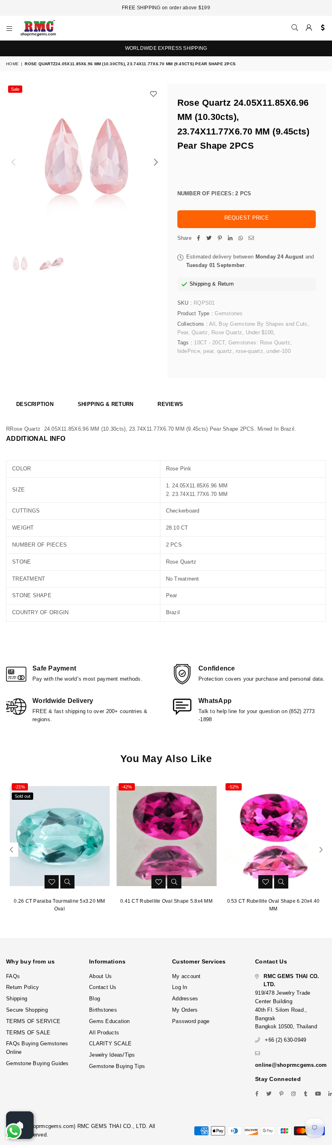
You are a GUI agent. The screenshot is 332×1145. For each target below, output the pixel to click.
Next (156, 162)
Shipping (200, 284)
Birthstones (103, 1010)
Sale (15, 89)
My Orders (185, 1010)
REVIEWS (170, 404)
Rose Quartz (226, 332)
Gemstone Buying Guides (37, 1063)
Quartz (200, 332)
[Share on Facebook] (199, 238)
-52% (233, 786)
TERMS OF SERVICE (33, 1021)
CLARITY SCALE (110, 1043)
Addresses (185, 998)
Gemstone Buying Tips (117, 1066)
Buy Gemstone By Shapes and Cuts (263, 324)
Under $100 (260, 332)
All (212, 324)
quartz (224, 351)
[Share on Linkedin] (230, 238)
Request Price (246, 218)
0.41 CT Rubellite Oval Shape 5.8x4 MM (166, 901)
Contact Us (103, 987)
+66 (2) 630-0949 (285, 1040)
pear (208, 351)
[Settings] (321, 28)
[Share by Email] (251, 238)
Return (226, 284)
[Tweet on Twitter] (209, 238)
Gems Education (109, 1021)
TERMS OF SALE (28, 1033)
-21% (20, 786)
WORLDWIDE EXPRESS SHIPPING (166, 48)
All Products (104, 1033)
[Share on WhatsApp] (241, 238)
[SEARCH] (295, 28)
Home (12, 64)
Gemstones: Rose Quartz (259, 343)
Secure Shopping (27, 1010)
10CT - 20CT (209, 343)
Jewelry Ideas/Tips (112, 1055)
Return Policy (22, 987)
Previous (13, 162)
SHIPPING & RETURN (105, 404)
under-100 (278, 351)
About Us (100, 976)
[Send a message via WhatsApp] (13, 1131)
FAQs (13, 976)
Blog (94, 998)
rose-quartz (249, 351)
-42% (126, 786)
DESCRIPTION (34, 404)
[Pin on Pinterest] (220, 238)
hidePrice (188, 351)
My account (186, 976)
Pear (182, 332)
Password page (190, 1021)
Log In (179, 987)
